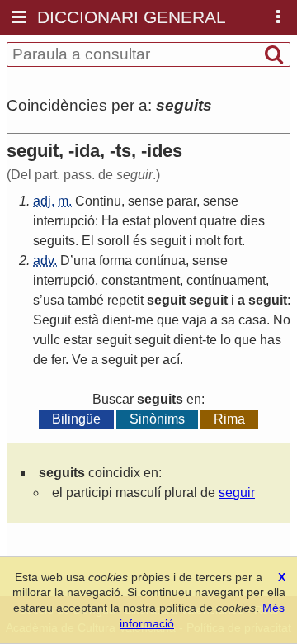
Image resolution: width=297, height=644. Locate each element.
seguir (237, 492)
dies (252, 221)
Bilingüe (76, 419)
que (168, 320)
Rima (229, 419)
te (211, 340)
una (84, 260)
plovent (174, 221)
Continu (98, 201)
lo (225, 340)
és (140, 241)
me (144, 320)
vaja (194, 320)
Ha (110, 221)
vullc (46, 340)
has (270, 340)
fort (233, 241)
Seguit (52, 320)
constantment (140, 280)
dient (116, 320)
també (86, 300)
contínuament (226, 280)
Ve (79, 360)
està (86, 320)
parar (181, 201)
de (40, 360)
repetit (125, 300)
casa (252, 320)
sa (228, 320)
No (281, 320)
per (149, 360)
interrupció (64, 221)
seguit (168, 241)
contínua (160, 260)
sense (145, 201)
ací (171, 360)
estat (136, 221)
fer (58, 360)
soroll (113, 241)
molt (208, 241)
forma (115, 260)
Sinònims (157, 419)
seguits (54, 241)
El (88, 241)
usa (53, 300)
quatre (218, 221)
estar (78, 340)
